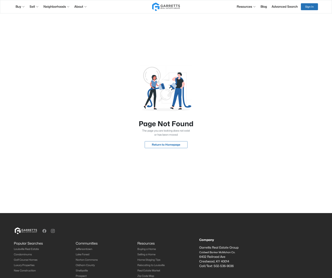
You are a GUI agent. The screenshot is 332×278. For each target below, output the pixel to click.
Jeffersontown (84, 249)
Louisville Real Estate (26, 249)
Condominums (23, 254)
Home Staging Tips (148, 259)
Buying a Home (146, 249)
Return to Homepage (166, 144)
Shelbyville (82, 270)
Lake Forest (83, 254)
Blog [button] (264, 6)
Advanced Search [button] (285, 6)
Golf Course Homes (25, 259)
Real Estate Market (148, 270)
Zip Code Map (145, 275)
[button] (44, 231)
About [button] (78, 6)
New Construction (25, 270)
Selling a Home (146, 254)
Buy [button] (18, 6)
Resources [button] (244, 6)
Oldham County (85, 265)
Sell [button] (32, 6)
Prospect (81, 275)
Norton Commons (87, 259)
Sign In (309, 6)
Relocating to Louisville (151, 265)
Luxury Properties (24, 265)
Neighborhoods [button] (54, 6)
